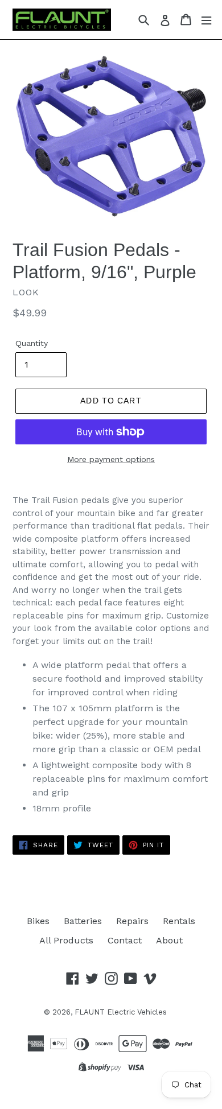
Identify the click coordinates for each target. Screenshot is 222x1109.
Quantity (31, 343)
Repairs (132, 921)
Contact (125, 940)
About (169, 940)
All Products (66, 940)
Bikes (38, 921)
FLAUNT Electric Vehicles (121, 1012)
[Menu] (206, 19)
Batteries (83, 921)
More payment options (111, 459)
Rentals (179, 921)
